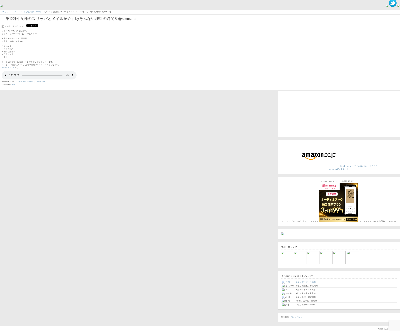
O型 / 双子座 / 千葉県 (306, 282)
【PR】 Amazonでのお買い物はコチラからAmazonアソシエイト (353, 167)
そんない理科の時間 (32, 11)
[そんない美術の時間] (326, 263)
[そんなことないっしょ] (287, 263)
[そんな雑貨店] (339, 263)
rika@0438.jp (8, 67)
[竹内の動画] (353, 263)
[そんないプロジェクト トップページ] (1, 6)
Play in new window (25, 81)
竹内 (287, 282)
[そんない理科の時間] (313, 263)
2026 (381, 329)
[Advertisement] (300, 113)
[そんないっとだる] (300, 263)
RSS (13, 84)
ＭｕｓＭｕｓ (297, 317)
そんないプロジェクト (10, 11)
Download (40, 81)
